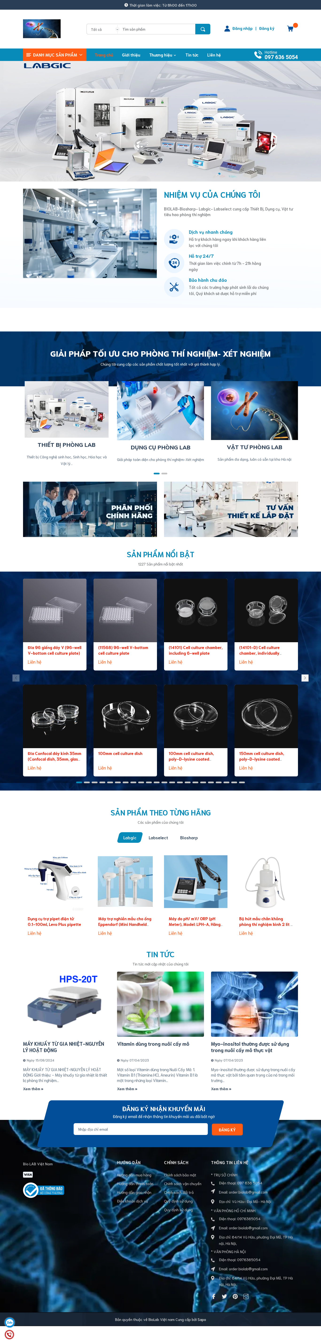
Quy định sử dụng (178, 1200)
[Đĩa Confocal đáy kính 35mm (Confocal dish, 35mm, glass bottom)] (54, 716)
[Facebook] (213, 1296)
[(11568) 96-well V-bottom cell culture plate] (125, 610)
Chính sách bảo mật (180, 1174)
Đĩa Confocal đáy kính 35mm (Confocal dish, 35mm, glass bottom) (54, 759)
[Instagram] (246, 1296)
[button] (157, 473)
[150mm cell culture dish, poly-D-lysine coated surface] (266, 716)
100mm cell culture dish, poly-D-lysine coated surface (191, 759)
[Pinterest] (235, 1296)
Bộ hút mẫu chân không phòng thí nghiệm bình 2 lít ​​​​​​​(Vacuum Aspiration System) (265, 924)
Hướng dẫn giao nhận (134, 1192)
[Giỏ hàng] (290, 30)
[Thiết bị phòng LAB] (67, 408)
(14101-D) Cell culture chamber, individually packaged (259, 653)
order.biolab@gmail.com (248, 1191)
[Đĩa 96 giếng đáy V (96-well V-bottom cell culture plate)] (54, 610)
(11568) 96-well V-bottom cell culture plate (123, 650)
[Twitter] (224, 1296)
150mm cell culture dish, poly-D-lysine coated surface (261, 759)
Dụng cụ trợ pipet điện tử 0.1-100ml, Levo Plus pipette (54, 921)
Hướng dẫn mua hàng (134, 1174)
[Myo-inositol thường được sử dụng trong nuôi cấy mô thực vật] (254, 1004)
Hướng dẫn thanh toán (135, 1183)
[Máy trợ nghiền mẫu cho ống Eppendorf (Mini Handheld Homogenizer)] (125, 881)
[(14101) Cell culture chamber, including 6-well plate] (195, 610)
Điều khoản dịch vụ (132, 1200)
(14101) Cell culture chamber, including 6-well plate (196, 650)
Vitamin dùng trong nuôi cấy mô (153, 1043)
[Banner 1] (90, 508)
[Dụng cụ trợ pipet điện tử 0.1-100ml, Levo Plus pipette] (54, 881)
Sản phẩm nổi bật (160, 554)
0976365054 (248, 1218)
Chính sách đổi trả (179, 1192)
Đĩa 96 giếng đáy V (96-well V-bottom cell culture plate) (54, 650)
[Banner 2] (231, 508)
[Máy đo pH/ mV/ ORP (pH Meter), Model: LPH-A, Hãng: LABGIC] (195, 881)
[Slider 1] (160, 119)
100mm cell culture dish (120, 753)
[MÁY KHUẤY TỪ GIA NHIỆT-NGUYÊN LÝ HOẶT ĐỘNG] (66, 1004)
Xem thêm (32, 1088)
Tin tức (160, 954)
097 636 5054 (281, 57)
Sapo (202, 1319)
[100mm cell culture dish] (125, 716)
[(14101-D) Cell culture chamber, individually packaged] (266, 610)
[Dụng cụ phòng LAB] (160, 410)
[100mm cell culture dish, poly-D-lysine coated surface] (195, 716)
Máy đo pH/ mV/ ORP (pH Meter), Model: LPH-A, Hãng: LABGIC (195, 924)
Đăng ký (266, 28)
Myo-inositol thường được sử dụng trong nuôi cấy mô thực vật (250, 1046)
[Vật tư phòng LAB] (254, 409)
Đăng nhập (242, 28)
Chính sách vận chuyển (182, 1183)
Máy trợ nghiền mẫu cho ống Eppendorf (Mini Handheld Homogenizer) (124, 924)
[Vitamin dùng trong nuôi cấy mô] (160, 1004)
